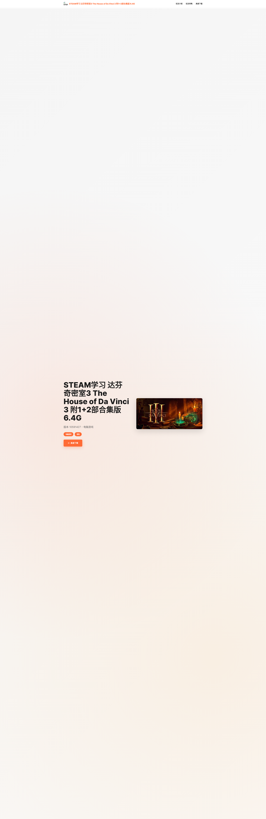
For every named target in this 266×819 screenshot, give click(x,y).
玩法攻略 (189, 4)
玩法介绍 (179, 4)
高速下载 (199, 4)
